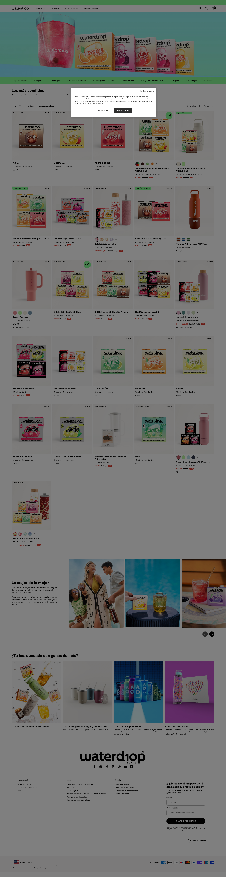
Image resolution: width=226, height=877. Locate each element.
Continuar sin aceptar (147, 91)
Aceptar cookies (123, 110)
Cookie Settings (103, 110)
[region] (113, 102)
